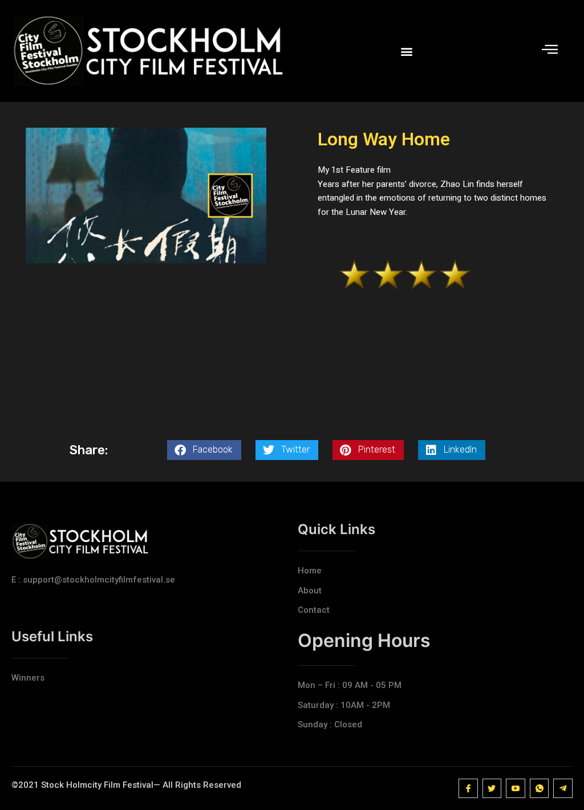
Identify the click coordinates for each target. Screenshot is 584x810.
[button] (406, 51)
